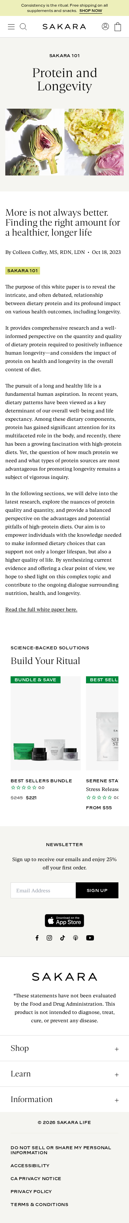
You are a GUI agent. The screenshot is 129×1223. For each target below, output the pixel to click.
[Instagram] (49, 938)
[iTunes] (75, 938)
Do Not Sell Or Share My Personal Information (61, 1150)
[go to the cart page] (117, 26)
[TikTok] (62, 938)
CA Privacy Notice (36, 1178)
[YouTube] (90, 938)
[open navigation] (11, 26)
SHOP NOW (90, 10)
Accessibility (30, 1165)
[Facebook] (37, 938)
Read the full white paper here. (41, 609)
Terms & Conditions (39, 1204)
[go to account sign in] (105, 26)
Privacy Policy (31, 1191)
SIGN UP (97, 890)
